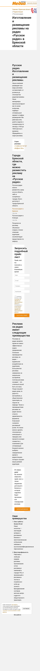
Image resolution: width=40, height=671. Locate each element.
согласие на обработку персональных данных (18, 301)
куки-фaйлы (15, 604)
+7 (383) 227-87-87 (20, 146)
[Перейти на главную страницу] (18, 3)
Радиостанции (18, 12)
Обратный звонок (22, 509)
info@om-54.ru (19, 148)
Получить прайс (22, 315)
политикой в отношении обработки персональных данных (18, 309)
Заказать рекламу (32, 3)
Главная (15, 9)
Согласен (26, 608)
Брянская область (25, 9)
